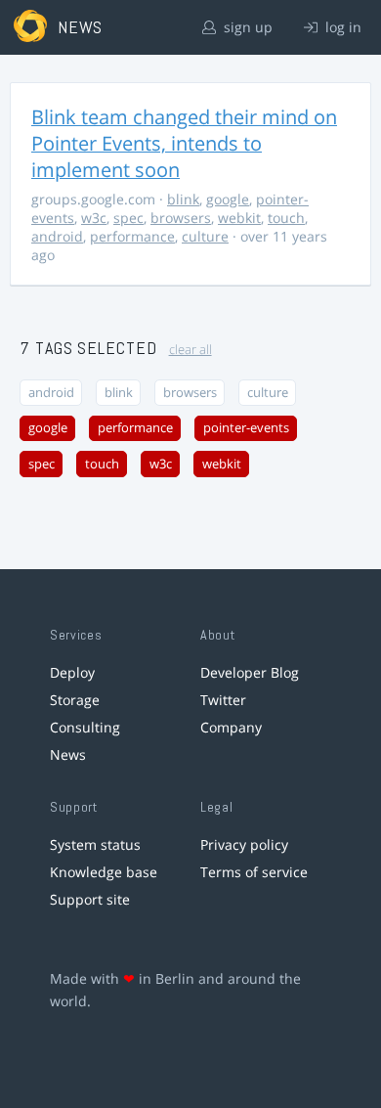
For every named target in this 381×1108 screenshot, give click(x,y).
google (227, 199)
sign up (246, 27)
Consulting (85, 727)
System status (95, 844)
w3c (93, 217)
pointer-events (246, 428)
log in (341, 27)
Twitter (223, 699)
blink (183, 199)
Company (231, 727)
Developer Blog (249, 672)
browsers (180, 217)
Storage (75, 699)
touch (286, 217)
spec (128, 217)
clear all (190, 349)
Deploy (72, 672)
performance (132, 236)
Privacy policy (244, 844)
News (68, 754)
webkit (239, 217)
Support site (90, 899)
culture (205, 236)
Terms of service (254, 872)
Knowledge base (103, 872)
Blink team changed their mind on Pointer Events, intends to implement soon (184, 143)
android (57, 236)
